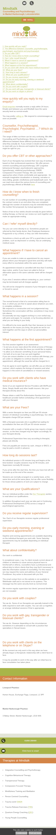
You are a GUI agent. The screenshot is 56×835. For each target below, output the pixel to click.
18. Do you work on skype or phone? (18, 91)
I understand (21, 833)
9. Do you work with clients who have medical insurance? (26, 68)
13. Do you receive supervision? (16, 77)
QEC (31, 812)
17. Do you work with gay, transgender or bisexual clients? (27, 89)
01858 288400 (30, 741)
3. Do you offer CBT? (11, 53)
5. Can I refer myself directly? (15, 58)
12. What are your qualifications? (16, 75)
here (33, 184)
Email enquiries (9, 107)
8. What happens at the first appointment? (20, 65)
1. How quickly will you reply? (15, 46)
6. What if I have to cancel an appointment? (20, 60)
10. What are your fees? (13, 70)
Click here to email (30, 751)
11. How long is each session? (15, 72)
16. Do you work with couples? (15, 86)
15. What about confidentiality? (15, 84)
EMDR (19, 802)
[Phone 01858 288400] (31, 3)
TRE (30, 807)
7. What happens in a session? (15, 63)
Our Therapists (39, 494)
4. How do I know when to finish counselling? (21, 56)
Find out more (35, 833)
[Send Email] (24, 3)
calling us (19, 116)
